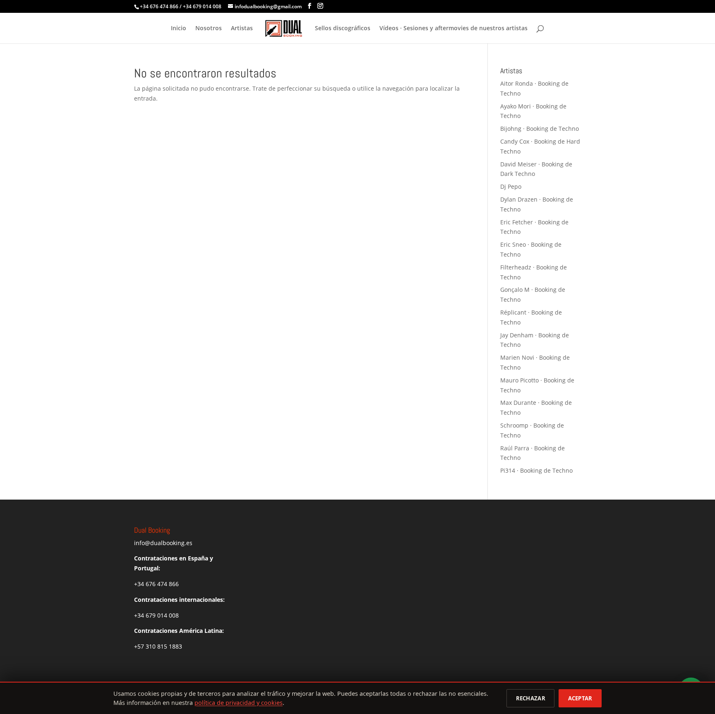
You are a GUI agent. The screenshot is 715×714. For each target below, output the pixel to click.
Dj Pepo (510, 186)
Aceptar (580, 698)
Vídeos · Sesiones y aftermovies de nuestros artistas (453, 28)
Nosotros (208, 28)
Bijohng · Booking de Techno (539, 128)
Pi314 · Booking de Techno (536, 470)
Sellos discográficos (342, 28)
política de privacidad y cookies (238, 703)
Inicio (178, 28)
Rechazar (530, 698)
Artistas (242, 28)
